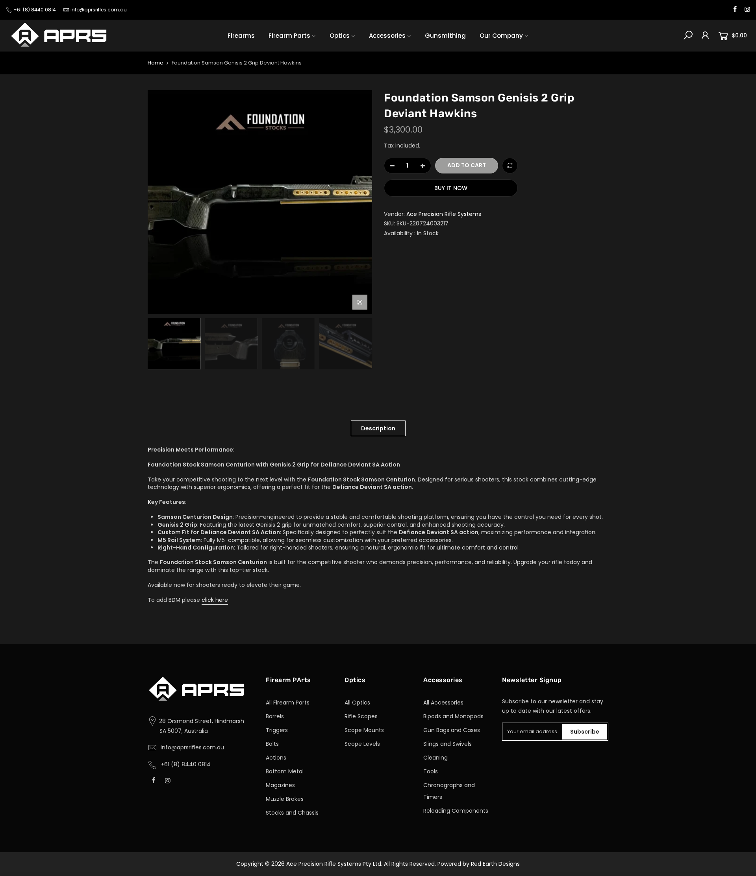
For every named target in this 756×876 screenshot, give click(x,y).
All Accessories (443, 702)
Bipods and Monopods (453, 716)
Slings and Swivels (447, 744)
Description (378, 428)
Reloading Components (455, 811)
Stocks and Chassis (292, 813)
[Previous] (161, 202)
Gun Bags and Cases (451, 730)
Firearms (241, 35)
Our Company (501, 35)
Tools (430, 771)
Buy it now (450, 188)
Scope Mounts (364, 730)
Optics (340, 35)
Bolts (272, 744)
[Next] (358, 202)
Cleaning (435, 758)
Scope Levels (362, 744)
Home (155, 62)
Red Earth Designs (495, 864)
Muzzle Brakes (285, 799)
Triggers (277, 730)
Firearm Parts (289, 35)
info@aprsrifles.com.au (98, 9)
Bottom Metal (285, 771)
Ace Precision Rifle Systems (443, 214)
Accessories (387, 35)
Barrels (275, 716)
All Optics (357, 702)
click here (215, 600)
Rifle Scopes (361, 716)
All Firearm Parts (287, 702)
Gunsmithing (445, 35)
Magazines (280, 785)
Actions (276, 758)
